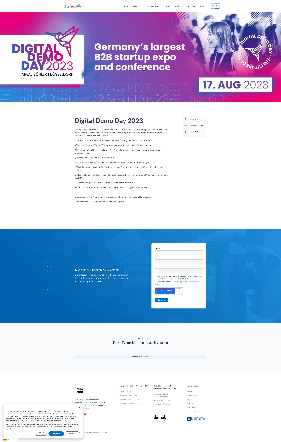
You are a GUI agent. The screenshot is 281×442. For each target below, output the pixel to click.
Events (167, 6)
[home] (72, 6)
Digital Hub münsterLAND (130, 403)
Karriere (190, 399)
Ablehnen (72, 434)
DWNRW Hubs (125, 391)
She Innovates (192, 411)
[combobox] (10, 440)
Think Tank (179, 6)
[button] (130, 6)
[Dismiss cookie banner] (79, 408)
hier (83, 201)
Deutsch (10, 440)
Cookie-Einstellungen (41, 434)
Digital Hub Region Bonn (129, 399)
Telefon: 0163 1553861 (162, 400)
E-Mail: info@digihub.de (162, 404)
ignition (190, 403)
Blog (202, 6)
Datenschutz (192, 395)
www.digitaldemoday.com (140, 197)
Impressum (191, 391)
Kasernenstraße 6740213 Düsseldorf (160, 395)
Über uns (191, 6)
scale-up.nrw (192, 407)
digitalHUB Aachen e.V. (129, 395)
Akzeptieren (56, 434)
